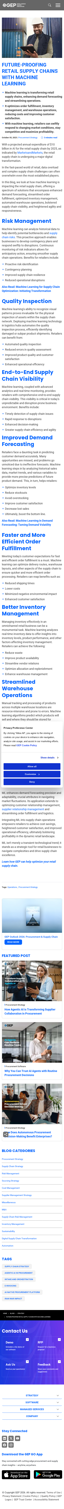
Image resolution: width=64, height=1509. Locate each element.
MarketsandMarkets (30, 152)
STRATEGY (21, 1313)
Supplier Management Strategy (17, 1195)
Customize (30, 774)
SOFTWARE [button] (32, 1402)
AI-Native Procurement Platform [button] (22, 1292)
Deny (32, 782)
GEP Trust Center (23, 1499)
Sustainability (8, 1231)
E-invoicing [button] (10, 1286)
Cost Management (11, 1188)
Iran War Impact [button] (13, 1298)
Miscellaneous (9, 1202)
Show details (48, 757)
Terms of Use (53, 1492)
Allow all (32, 766)
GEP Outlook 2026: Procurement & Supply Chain (31, 936)
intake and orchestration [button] (19, 1279)
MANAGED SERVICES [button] (32, 1409)
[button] (58, 5)
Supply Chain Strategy (12, 1166)
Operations (12, 887)
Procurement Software (15, 1066)
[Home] (14, 5)
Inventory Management (13, 1224)
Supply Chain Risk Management (17, 1217)
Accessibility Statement (46, 1499)
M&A (4, 1209)
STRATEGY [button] (32, 1395)
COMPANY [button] (32, 1416)
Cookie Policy (30, 1496)
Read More (13, 942)
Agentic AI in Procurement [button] (19, 1273)
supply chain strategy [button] (17, 1266)
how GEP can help (20, 861)
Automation (7, 1245)
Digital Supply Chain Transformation (19, 1238)
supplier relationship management (23, 809)
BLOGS (12, 1313)
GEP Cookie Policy (26, 745)
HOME (5, 1313)
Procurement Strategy (27, 137)
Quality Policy (48, 1496)
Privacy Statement (11, 1496)
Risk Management (10, 1173)
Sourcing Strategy (10, 1180)
